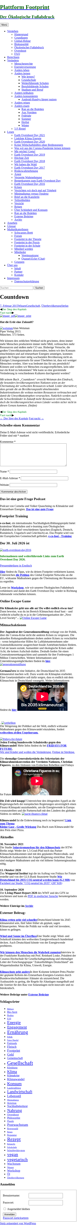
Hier (2, 571)
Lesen (10, 131)
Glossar (11, 226)
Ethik (10, 1036)
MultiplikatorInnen (17, 229)
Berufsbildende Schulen (35, 86)
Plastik (10, 1121)
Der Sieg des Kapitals (14, 309)
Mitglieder (20, 252)
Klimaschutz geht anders (15, 971)
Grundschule (28, 79)
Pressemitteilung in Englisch (16, 565)
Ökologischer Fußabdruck (29, 47)
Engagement (17, 1027)
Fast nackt (6, 312)
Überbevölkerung (51, 305)
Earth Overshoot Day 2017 (29, 167)
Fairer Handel (12, 1040)
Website (4, 484)
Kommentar (8, 441)
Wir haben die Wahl (25, 164)
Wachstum (13, 1163)
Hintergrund (21, 34)
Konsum (14, 1083)
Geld (10, 1054)
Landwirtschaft (19, 1091)
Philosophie (13, 1117)
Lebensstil (14, 1096)
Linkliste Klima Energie (27, 138)
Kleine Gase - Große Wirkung (18, 826)
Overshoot (20, 50)
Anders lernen (22, 73)
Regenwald (12, 1128)
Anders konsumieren (26, 96)
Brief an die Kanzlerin (26, 196)
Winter (25, 125)
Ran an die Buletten (32, 109)
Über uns (12, 265)
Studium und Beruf (32, 89)
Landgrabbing (14, 1088)
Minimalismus (13, 1100)
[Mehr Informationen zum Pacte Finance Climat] (34, 813)
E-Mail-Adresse (10, 478)
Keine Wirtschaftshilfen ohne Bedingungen (38, 144)
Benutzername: (11, 1195)
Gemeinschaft (15, 1058)
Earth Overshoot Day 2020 (29, 141)
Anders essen (21, 105)
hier (47, 661)
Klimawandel (16, 1079)
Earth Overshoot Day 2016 (29, 183)
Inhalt (17, 268)
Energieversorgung (25, 66)
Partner (18, 271)
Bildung (10, 1009)
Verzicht (19, 203)
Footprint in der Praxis (27, 242)
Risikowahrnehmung (26, 170)
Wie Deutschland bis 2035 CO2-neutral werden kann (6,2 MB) (35, 878)
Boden (10, 1015)
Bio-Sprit (12, 1012)
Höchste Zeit (21, 157)
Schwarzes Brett (23, 232)
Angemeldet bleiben (18, 1209)
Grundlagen (21, 37)
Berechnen (13, 57)
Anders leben (21, 70)
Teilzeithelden (22, 200)
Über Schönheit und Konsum (30, 209)
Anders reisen (22, 102)
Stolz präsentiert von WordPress (18, 1223)
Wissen (22, 305)
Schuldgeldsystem (16, 1150)
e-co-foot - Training (60, 536)
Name (4, 471)
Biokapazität (21, 44)
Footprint (13, 1050)
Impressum (13, 278)
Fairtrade (12, 1043)
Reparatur (12, 1135)
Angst (17, 174)
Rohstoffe (11, 1144)
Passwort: (8, 1202)
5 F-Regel (20, 128)
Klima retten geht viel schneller (18, 919)
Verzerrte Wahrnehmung (28, 177)
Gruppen (19, 261)
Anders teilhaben (23, 92)
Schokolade (12, 1147)
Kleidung (12, 1067)
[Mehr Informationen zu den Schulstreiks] (11, 739)
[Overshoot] (15, 550)
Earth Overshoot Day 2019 (29, 154)
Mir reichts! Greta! (24, 151)
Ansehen (12, 222)
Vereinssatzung (29, 255)
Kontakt (18, 274)
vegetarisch (17, 1159)
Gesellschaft (33, 305)
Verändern (13, 60)
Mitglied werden (23, 248)
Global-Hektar (22, 40)
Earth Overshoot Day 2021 (29, 135)
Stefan (64, 305)
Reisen (18, 206)
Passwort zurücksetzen (15, 1217)
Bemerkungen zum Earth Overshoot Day (37, 180)
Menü (4, 24)
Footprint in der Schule (27, 245)
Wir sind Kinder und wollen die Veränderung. (26, 752)
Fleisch (11, 1046)
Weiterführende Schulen (35, 83)
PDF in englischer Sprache (43, 896)
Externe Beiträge (23, 216)
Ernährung (17, 1032)
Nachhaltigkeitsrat (17, 1106)
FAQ (17, 53)
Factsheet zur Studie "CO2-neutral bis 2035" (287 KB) (31, 883)
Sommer (26, 118)
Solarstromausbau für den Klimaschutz (36, 847)
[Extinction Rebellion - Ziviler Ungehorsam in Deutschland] (8, 722)
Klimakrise (13, 1075)
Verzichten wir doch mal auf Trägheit (35, 190)
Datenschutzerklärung (26, 281)
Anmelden (9, 1214)
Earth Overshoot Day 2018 (29, 161)
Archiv (18, 219)
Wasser (10, 1167)
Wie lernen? (28, 76)
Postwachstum (17, 1125)
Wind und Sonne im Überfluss (18, 936)
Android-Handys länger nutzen (39, 99)
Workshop (17, 587)
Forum (18, 235)
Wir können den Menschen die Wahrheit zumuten (30, 952)
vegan (12, 1154)
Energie (14, 1022)
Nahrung (14, 1110)
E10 (9, 1018)
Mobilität (11, 1103)
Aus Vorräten (29, 112)
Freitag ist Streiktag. (63, 752)
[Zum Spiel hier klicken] (33, 617)
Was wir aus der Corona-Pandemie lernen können (42, 148)
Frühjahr (26, 115)
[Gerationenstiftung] (13, 664)
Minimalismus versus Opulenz (31, 193)
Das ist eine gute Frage (40, 509)
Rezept (14, 1139)
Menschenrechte (23, 63)
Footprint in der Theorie (27, 239)
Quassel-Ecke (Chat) (33, 258)
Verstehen (12, 31)
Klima (12, 1071)
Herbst (25, 122)
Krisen (18, 187)
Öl (8, 1174)
